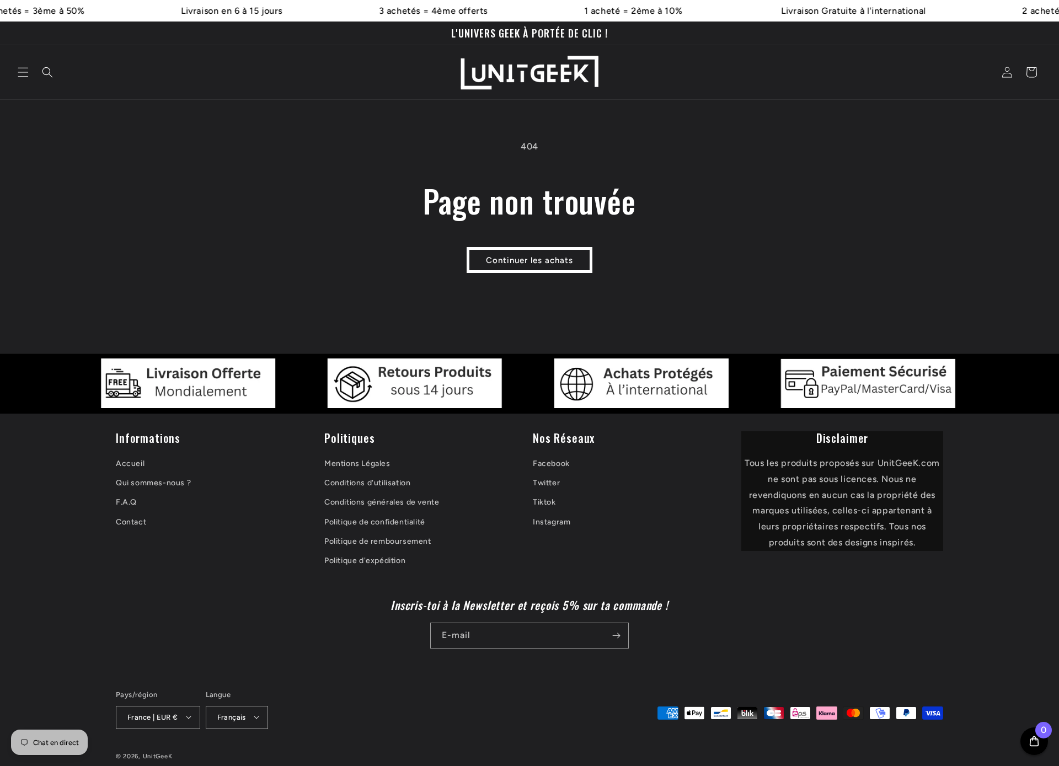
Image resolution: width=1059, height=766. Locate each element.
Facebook (551, 463)
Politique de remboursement (377, 541)
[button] (23, 72)
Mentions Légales (357, 463)
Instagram (551, 522)
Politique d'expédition (364, 560)
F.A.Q (126, 502)
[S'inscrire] (616, 636)
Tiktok (544, 502)
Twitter (546, 483)
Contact (131, 522)
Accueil (130, 463)
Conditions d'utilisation (367, 483)
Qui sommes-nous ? (153, 483)
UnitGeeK (158, 755)
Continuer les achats (529, 260)
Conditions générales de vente (381, 502)
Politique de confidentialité (374, 522)
